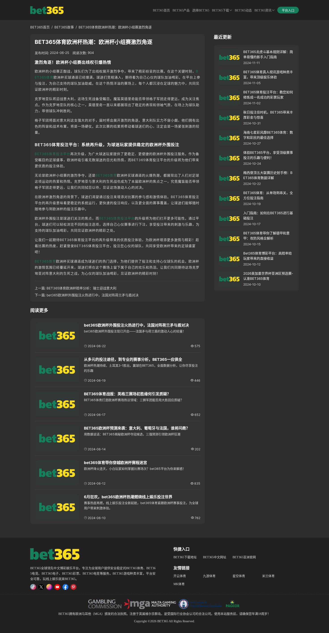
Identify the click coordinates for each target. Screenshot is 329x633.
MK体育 (179, 584)
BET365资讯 (262, 10)
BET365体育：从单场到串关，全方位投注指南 (268, 195)
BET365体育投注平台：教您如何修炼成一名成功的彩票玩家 (268, 94)
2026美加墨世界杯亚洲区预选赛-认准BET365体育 (268, 276)
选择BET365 (200, 10)
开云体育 (179, 576)
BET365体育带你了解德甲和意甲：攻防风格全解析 (266, 235)
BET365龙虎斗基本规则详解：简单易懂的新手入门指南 (268, 54)
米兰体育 (268, 576)
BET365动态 (243, 10)
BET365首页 (161, 10)
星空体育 (239, 576)
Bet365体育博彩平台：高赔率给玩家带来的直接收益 (267, 256)
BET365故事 (64, 27)
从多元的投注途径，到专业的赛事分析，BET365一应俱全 (133, 359)
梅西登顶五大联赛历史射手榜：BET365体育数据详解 (268, 175)
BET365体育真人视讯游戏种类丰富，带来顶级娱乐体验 (268, 74)
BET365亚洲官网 (244, 557)
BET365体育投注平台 (52, 154)
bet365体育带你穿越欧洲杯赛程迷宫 (115, 462)
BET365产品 (181, 10)
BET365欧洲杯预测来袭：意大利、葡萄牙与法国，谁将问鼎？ (137, 428)
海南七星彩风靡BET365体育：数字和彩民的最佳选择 (268, 135)
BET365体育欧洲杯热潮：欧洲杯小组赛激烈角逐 (115, 27)
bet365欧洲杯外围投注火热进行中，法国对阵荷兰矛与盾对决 (93, 295)
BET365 (63, 614)
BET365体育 (106, 175)
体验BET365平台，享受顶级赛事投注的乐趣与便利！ (268, 155)
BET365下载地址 (185, 557)
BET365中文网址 (214, 557)
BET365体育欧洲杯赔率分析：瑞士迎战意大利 (81, 288)
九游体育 (209, 576)
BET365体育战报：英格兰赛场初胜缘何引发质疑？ (127, 394)
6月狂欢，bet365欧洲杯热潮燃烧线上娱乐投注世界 (128, 497)
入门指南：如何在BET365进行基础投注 (268, 215)
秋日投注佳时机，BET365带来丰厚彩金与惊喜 (268, 115)
